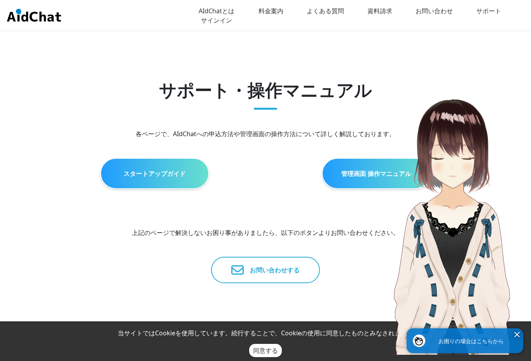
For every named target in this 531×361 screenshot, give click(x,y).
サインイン (216, 20)
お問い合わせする (272, 270)
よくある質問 (325, 11)
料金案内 (271, 11)
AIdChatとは (216, 11)
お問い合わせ (434, 11)
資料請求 (379, 11)
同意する (265, 350)
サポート (488, 11)
